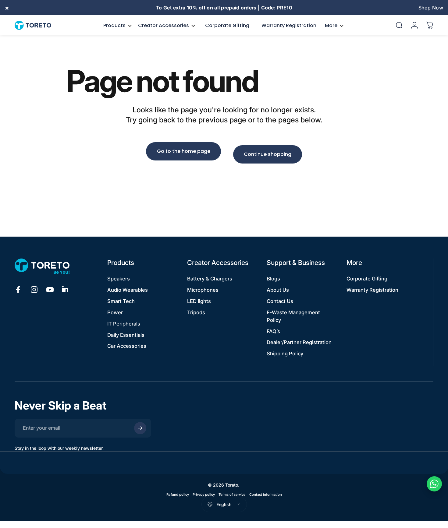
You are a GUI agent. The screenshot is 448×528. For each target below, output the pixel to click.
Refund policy (177, 494)
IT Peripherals (123, 324)
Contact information (265, 494)
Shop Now (430, 8)
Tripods (196, 312)
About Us (278, 290)
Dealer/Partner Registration (299, 342)
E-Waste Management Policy (293, 316)
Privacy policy (204, 494)
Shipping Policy (285, 353)
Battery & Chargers (209, 279)
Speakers (118, 279)
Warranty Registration (372, 290)
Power (115, 312)
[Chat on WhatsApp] (434, 483)
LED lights (199, 301)
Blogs (273, 279)
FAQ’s (273, 331)
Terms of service (232, 494)
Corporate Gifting (367, 279)
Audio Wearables (127, 290)
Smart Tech (121, 301)
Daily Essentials (125, 335)
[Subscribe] (140, 428)
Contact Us (280, 301)
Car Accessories (126, 346)
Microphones (203, 290)
